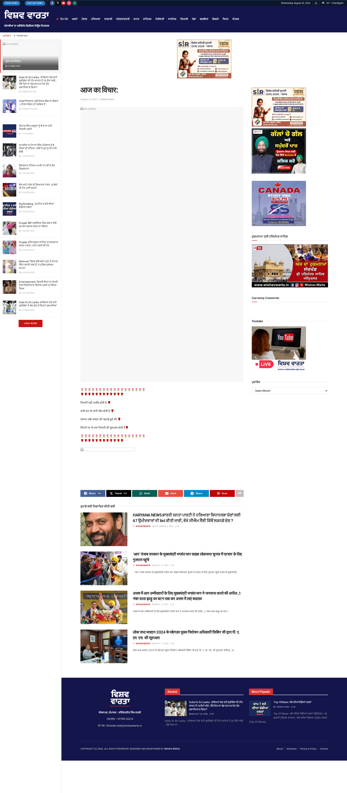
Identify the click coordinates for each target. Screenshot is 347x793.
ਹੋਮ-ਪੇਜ (64, 19)
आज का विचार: (13, 61)
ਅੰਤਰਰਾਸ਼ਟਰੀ (123, 19)
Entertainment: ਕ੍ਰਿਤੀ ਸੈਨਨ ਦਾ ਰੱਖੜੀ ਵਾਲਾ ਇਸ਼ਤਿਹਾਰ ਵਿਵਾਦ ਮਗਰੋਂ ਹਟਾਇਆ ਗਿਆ (38, 285)
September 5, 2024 (163, 526)
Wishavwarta (143, 526)
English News (35, 3)
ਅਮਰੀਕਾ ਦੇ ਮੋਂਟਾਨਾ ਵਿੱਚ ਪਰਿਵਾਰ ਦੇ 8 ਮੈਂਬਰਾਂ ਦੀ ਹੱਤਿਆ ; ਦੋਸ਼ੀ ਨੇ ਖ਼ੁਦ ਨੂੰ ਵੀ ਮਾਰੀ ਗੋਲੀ (38, 148)
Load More (30, 323)
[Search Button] (316, 3)
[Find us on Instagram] (69, 3)
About (280, 748)
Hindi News (11, 3)
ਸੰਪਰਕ (235, 19)
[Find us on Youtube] (63, 3)
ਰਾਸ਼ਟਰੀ (108, 19)
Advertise (292, 748)
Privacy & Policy (308, 748)
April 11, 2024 (161, 643)
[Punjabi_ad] (204, 58)
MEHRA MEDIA (172, 749)
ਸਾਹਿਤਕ (147, 19)
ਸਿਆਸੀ (184, 19)
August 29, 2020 (88, 99)
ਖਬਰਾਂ (75, 19)
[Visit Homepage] (26, 19)
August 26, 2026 (199, 714)
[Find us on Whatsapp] (74, 3)
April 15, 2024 (161, 565)
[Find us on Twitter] (57, 3)
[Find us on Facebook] (52, 3)
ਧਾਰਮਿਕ (172, 19)
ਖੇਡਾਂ (194, 19)
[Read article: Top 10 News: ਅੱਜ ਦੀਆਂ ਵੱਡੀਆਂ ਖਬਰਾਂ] (260, 708)
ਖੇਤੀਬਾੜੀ (159, 19)
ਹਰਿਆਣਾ (95, 19)
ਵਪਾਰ (136, 19)
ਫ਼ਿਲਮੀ (215, 19)
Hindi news (107, 99)
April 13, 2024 (161, 604)
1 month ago (282, 707)
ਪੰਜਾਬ (84, 19)
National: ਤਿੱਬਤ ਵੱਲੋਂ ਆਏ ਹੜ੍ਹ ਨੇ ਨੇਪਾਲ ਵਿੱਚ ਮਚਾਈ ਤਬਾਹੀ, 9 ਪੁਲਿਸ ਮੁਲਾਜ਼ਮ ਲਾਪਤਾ (38, 264)
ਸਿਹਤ (225, 19)
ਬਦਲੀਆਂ (204, 19)
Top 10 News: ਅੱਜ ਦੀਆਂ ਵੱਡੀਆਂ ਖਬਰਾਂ (292, 702)
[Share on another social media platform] (240, 493)
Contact (324, 748)
